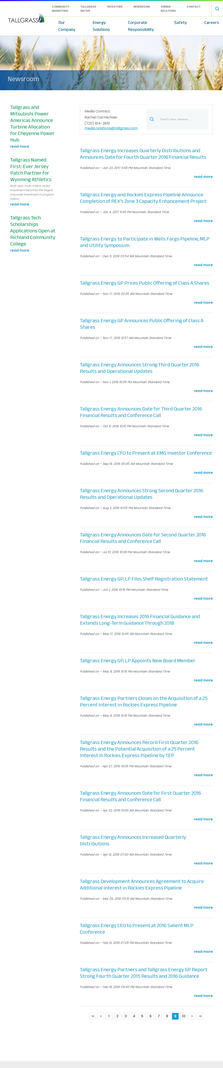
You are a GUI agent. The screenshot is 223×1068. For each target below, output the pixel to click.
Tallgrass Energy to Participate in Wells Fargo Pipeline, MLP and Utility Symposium (144, 242)
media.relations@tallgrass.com (111, 128)
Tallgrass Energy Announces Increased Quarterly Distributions (133, 840)
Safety (180, 22)
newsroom (141, 6)
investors (115, 6)
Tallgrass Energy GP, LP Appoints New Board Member (137, 660)
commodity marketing (60, 9)
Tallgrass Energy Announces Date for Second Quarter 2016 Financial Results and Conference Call (143, 538)
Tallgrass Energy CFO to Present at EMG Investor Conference (146, 453)
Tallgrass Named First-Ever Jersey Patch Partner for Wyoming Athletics (30, 170)
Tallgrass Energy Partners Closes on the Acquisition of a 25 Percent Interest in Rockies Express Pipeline (144, 701)
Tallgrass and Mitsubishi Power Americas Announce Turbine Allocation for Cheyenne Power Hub (32, 123)
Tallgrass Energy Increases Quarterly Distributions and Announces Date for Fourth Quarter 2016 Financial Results (143, 153)
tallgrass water (88, 9)
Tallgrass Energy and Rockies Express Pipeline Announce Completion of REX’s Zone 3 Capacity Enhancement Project (143, 198)
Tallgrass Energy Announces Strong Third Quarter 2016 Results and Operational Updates (139, 368)
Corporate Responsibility (141, 25)
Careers (211, 22)
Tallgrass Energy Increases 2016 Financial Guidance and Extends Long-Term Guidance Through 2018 (140, 619)
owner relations (168, 9)
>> (200, 1016)
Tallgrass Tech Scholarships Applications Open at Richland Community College (32, 231)
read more (19, 146)
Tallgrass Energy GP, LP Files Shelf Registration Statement (144, 579)
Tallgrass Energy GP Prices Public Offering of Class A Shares (144, 283)
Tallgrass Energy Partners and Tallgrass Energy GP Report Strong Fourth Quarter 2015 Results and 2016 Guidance (143, 973)
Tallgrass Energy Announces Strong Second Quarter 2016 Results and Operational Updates (141, 494)
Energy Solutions (101, 25)
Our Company (66, 25)
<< (92, 1016)
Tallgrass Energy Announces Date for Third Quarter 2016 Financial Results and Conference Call (141, 412)
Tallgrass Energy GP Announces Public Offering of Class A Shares (141, 323)
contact (194, 6)
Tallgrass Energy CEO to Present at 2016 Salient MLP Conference (136, 928)
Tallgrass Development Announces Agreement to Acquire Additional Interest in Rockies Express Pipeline (142, 884)
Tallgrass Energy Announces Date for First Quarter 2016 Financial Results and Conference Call (140, 796)
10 (184, 1016)
